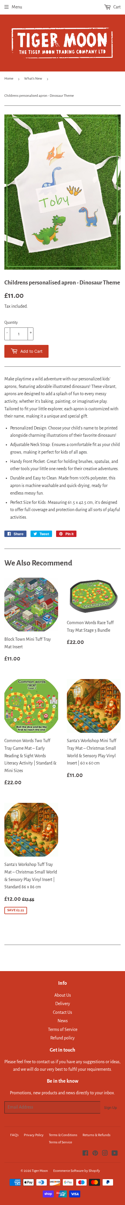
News (63, 1020)
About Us (62, 995)
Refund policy (62, 1038)
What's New (33, 78)
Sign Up (110, 1107)
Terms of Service (62, 1029)
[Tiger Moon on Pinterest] (95, 1154)
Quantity (11, 323)
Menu (17, 7)
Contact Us (62, 1012)
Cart (116, 7)
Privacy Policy (34, 1135)
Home (8, 78)
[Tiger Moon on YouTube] (115, 1154)
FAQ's (14, 1135)
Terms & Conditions (63, 1135)
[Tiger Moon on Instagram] (105, 1154)
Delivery (62, 1003)
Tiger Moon (40, 1171)
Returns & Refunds (96, 1135)
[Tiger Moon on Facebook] (85, 1154)
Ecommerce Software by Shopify (76, 1171)
